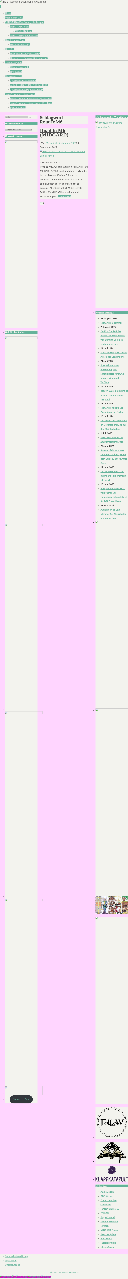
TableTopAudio (108, 1243)
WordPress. (74, 1272)
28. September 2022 (65, 143)
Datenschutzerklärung (16, 1256)
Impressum (10, 1261)
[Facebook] (6, 1277)
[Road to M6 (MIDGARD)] (64, 156)
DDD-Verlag (106, 1196)
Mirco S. (50, 143)
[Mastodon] (34, 1277)
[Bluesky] (46, 1277)
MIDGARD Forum (109, 1230)
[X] (14, 1277)
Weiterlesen (64, 196)
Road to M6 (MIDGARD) (54, 133)
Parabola (65, 1272)
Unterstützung (12, 1265)
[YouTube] (22, 1277)
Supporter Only (21, 1099)
